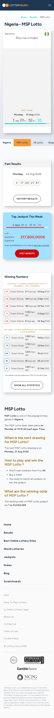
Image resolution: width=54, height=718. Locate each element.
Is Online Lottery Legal (16, 609)
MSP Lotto (22, 142)
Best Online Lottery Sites (20, 540)
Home (24, 17)
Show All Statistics (27, 385)
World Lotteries (14, 548)
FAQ (6, 595)
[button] (49, 5)
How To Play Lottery (15, 602)
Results (33, 17)
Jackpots (10, 557)
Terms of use (11, 631)
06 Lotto (38, 142)
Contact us (10, 624)
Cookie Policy (11, 638)
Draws (8, 565)
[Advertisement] (27, 78)
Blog (6, 573)
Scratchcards (12, 581)
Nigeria (7, 142)
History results (27, 198)
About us (9, 616)
